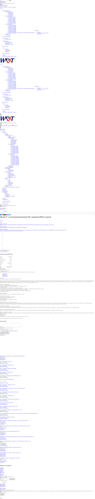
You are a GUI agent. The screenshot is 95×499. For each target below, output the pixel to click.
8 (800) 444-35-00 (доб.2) (4, 363)
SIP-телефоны (11, 170)
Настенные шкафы (9, 227)
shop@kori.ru (2, 462)
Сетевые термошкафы (11, 224)
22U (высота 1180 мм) (17, 230)
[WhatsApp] (7, 214)
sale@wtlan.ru (2, 434)
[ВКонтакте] (0, 214)
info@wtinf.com (3, 206)
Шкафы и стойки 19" (12, 137)
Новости (1, 469)
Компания (1, 467)
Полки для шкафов (34, 224)
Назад (7, 133)
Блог (1, 473)
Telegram (5, 211)
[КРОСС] (9, 54)
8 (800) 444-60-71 (3, 1)
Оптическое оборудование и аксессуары (47, 224)
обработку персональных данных (11, 330)
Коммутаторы (27, 224)
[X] (4, 214)
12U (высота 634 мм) (3, 230)
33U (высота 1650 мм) (40, 230)
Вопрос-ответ (2, 474)
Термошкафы (24, 227)
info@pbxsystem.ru (3, 439)
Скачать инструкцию (4, 251)
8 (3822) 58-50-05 (3, 454)
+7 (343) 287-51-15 (3, 423)
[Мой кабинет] (0, 114)
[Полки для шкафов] (9, 52)
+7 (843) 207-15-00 (3, 461)
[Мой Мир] (3, 214)
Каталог (7, 134)
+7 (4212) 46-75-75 (3, 438)
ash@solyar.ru (2, 429)
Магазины (1, 470)
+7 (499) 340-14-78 (3, 443)
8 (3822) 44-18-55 (3, 455)
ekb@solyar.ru (2, 424)
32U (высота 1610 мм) (32, 230)
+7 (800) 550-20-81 (3, 444)
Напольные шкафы (14, 155)
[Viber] (6, 214)
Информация (2, 472)
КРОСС (39, 224)
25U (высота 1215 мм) (25, 230)
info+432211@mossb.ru (4, 445)
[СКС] (9, 47)
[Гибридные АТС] (9, 40)
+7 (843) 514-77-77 (3, 428)
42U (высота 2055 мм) (62, 230)
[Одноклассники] (2, 214)
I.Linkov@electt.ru (3, 456)
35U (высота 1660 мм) (47, 230)
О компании (8, 194)
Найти (2, 494)
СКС (9, 180)
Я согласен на (9, 330)
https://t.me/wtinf (2, 209)
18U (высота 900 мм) (10, 230)
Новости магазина (4, 477)
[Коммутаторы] (9, 45)
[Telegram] (10, 214)
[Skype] (9, 214)
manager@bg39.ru (3, 450)
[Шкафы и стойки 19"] (9, 9)
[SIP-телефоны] (9, 37)
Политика (1, 471)
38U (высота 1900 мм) (55, 230)
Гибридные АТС (11, 173)
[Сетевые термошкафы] (9, 35)
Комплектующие (14, 139)
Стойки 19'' (20, 227)
